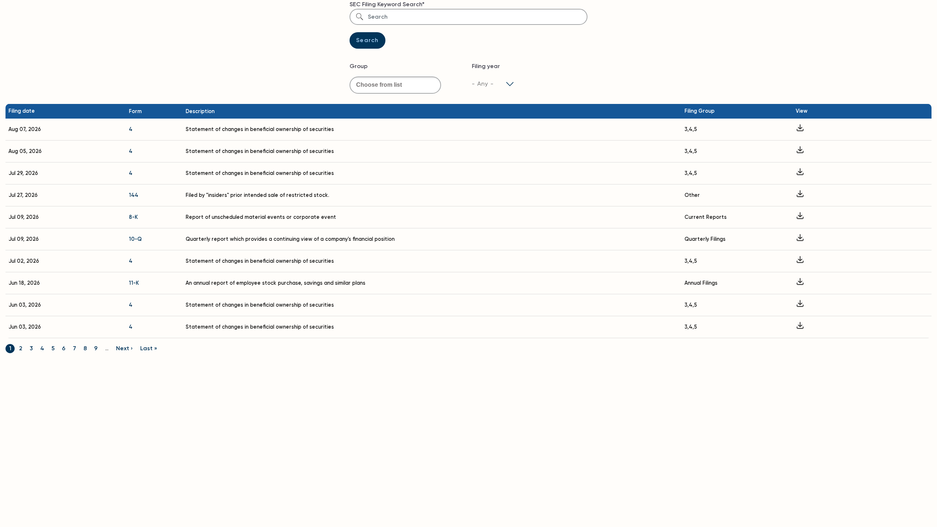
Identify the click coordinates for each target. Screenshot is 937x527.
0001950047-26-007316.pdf (800, 195)
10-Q (135, 239)
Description (200, 111)
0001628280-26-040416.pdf (800, 327)
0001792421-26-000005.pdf (800, 261)
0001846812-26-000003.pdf (800, 173)
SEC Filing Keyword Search (386, 4)
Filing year (486, 66)
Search (367, 40)
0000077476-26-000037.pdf (800, 217)
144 (133, 195)
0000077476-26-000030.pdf (800, 283)
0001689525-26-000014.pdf (800, 151)
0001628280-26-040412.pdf (800, 305)
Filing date (21, 111)
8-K (133, 217)
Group (358, 66)
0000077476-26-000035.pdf (800, 239)
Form (135, 111)
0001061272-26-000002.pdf (800, 129)
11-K (134, 283)
